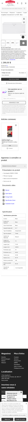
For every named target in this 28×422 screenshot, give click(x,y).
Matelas (3, 360)
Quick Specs (8, 193)
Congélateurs (19, 12)
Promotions (17, 364)
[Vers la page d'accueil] (10, 3)
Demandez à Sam (14, 102)
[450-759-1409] (21, 3)
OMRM (16, 362)
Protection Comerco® (6, 139)
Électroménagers (4, 12)
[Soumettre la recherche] (24, 8)
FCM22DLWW (12, 67)
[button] (2, 3)
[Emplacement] (17, 3)
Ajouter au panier (14, 79)
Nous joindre (4, 380)
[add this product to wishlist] (24, 22)
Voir (10, 145)
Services (16, 359)
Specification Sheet (10, 200)
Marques (3, 362)
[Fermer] (26, 403)
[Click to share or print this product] (24, 18)
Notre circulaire (18, 366)
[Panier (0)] (25, 3)
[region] (14, 412)
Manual (7, 190)
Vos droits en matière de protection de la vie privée (14, 415)
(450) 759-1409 (5, 378)
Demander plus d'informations (15, 83)
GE (7, 65)
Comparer (11, 148)
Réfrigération (12, 12)
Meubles (3, 357)
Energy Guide (8, 197)
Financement (17, 360)
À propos (16, 357)
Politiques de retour (19, 368)
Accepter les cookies (20, 419)
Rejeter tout (7, 419)
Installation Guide (9, 203)
